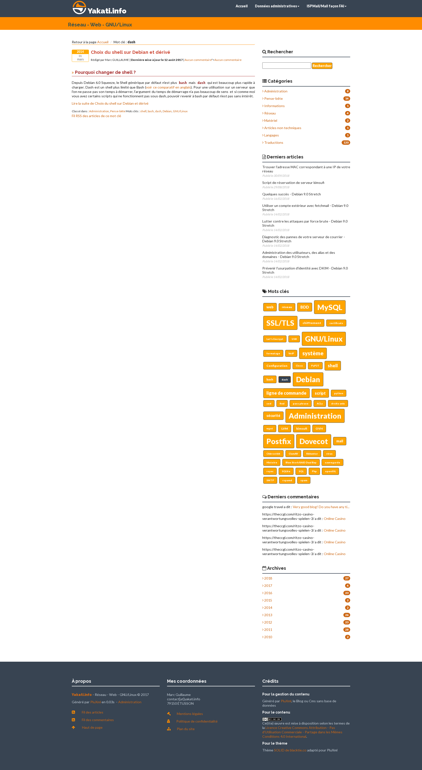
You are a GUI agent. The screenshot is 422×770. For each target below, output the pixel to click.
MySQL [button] (329, 307)
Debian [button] (308, 379)
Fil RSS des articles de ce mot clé (96, 116)
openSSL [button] (330, 471)
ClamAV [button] (293, 453)
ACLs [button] (320, 403)
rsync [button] (270, 471)
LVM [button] (284, 428)
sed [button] (268, 403)
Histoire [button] (271, 462)
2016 (268, 593)
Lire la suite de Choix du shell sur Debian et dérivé (110, 103)
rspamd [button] (287, 480)
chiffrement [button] (312, 323)
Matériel (270, 120)
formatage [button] (273, 353)
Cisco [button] (299, 365)
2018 (268, 578)
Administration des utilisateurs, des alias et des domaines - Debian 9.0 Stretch (298, 254)
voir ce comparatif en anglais (168, 87)
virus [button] (329, 453)
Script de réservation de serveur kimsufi (293, 182)
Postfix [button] (278, 441)
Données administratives (276, 6)
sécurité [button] (273, 415)
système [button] (313, 353)
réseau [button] (287, 307)
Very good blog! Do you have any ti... (321, 507)
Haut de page (92, 727)
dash (158, 111)
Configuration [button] (276, 366)
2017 (268, 585)
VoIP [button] (291, 353)
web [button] (270, 307)
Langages (271, 135)
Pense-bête (117, 111)
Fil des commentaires (98, 720)
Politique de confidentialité (197, 721)
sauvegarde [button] (332, 462)
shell (143, 111)
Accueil (242, 6)
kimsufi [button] (301, 428)
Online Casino (335, 518)
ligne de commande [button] (286, 393)
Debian (167, 111)
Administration (99, 111)
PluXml (95, 702)
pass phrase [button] (300, 403)
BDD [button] (304, 307)
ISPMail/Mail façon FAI (325, 6)
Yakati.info (107, 11)
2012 (268, 622)
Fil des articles (92, 712)
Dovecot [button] (313, 441)
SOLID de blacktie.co (290, 750)
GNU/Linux (180, 111)
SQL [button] (301, 471)
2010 (268, 637)
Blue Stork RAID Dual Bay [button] (300, 462)
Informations (274, 106)
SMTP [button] (270, 480)
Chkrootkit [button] (273, 453)
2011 (268, 629)
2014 (268, 607)
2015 (268, 600)
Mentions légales (190, 714)
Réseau (270, 113)
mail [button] (339, 441)
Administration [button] (315, 415)
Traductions (273, 142)
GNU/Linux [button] (324, 338)
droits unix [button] (338, 403)
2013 (268, 615)
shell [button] (333, 365)
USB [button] (294, 338)
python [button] (338, 393)
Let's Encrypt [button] (274, 338)
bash (151, 111)
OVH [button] (319, 428)
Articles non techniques (282, 128)
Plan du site (186, 729)
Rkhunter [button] (312, 453)
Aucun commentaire (198, 60)
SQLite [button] (286, 471)
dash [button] (285, 379)
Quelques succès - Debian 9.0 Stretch (291, 194)
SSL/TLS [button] (280, 322)
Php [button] (314, 471)
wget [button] (269, 428)
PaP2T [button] (315, 365)
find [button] (282, 403)
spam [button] (303, 480)
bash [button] (269, 379)
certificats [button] (336, 323)
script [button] (320, 393)
